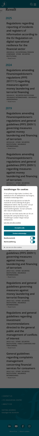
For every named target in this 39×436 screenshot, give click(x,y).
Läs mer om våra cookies (12, 223)
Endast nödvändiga (19, 233)
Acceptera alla (19, 228)
